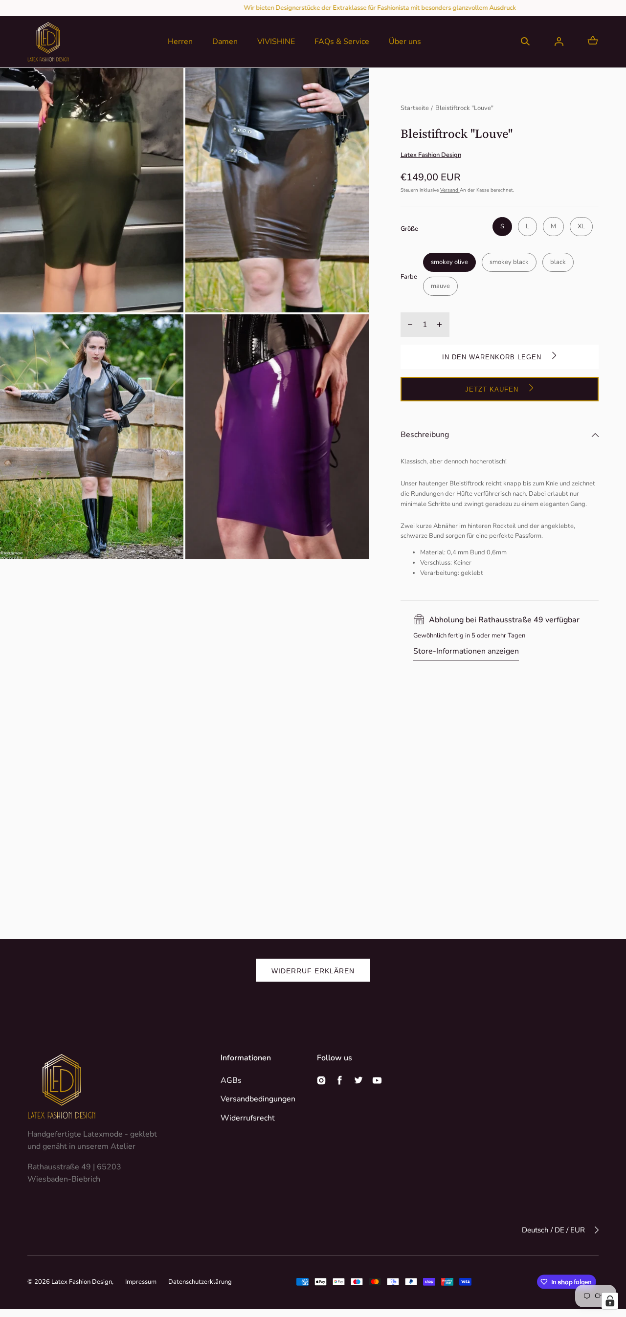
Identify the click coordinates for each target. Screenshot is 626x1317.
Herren (180, 41)
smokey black (509, 262)
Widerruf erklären (313, 971)
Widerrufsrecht (248, 1118)
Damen (225, 41)
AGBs (231, 1080)
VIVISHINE (276, 41)
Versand (450, 190)
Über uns (405, 41)
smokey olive (449, 262)
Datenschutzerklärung (200, 1281)
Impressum (140, 1281)
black (558, 262)
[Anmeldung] (559, 41)
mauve (440, 286)
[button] (525, 41)
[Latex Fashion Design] (48, 41)
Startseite (415, 108)
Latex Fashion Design (81, 1281)
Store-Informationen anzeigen (466, 651)
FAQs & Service (341, 41)
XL (581, 226)
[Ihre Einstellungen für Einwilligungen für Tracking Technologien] (610, 1301)
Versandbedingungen (258, 1099)
